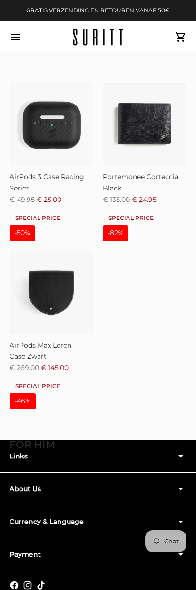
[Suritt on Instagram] (27, 585)
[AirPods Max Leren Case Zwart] (51, 292)
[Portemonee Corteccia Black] (144, 124)
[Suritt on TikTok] (41, 585)
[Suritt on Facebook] (14, 585)
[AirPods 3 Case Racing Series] (51, 124)
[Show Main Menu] (15, 37)
